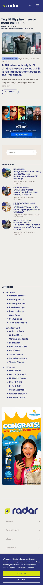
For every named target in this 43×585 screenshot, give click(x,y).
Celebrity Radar (16, 331)
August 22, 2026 (20, 181)
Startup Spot (15, 319)
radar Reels (14, 350)
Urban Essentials (17, 390)
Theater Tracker (17, 362)
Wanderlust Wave (18, 394)
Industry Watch (10, 58)
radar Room (15, 315)
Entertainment (13, 328)
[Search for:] (21, 152)
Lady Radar (14, 343)
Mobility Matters (17, 303)
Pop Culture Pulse (18, 346)
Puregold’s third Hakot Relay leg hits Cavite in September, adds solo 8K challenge (27, 175)
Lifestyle (10, 367)
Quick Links (11, 548)
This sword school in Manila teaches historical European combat (26, 227)
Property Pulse (16, 311)
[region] (21, 569)
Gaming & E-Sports (18, 339)
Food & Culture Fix (18, 374)
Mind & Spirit (15, 382)
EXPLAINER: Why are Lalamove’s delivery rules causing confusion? (25, 192)
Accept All (21, 573)
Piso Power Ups (17, 307)
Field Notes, (19, 169)
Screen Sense (16, 354)
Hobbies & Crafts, (21, 222)
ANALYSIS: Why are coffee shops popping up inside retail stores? (26, 209)
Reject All (21, 580)
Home (3, 26)
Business (10, 292)
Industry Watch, (21, 203)
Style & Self (15, 386)
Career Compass (17, 296)
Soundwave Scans (18, 358)
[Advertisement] (21, 260)
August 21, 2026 (20, 197)
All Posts (12, 26)
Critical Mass (15, 335)
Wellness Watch (17, 397)
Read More (10, 92)
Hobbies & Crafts (17, 378)
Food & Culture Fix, (22, 221)
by (24, 59)
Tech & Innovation (18, 323)
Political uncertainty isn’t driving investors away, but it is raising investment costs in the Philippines (21, 70)
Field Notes (15, 370)
